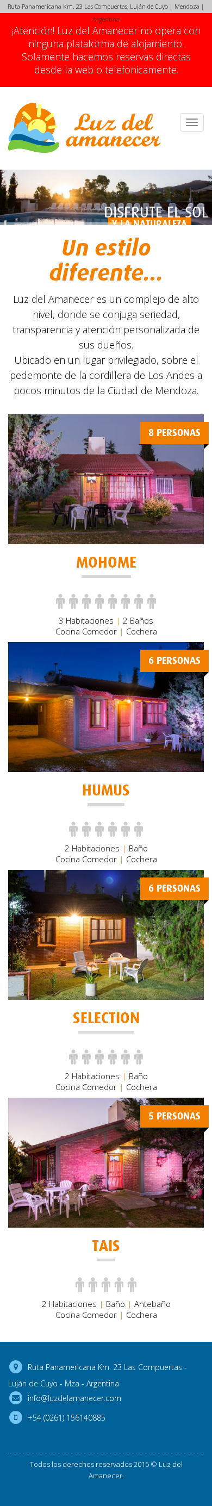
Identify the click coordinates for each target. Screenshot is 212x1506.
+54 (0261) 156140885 (66, 1417)
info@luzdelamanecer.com (74, 1397)
